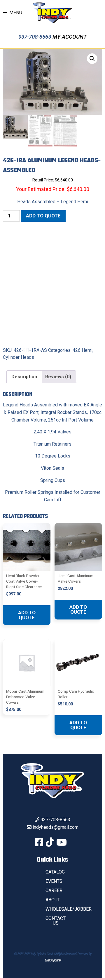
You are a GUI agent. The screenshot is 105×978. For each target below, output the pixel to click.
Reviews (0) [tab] (58, 376)
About (53, 900)
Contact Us (56, 921)
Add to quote (43, 216)
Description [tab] (24, 376)
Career (54, 890)
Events (54, 881)
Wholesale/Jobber (69, 909)
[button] (92, 58)
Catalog (55, 872)
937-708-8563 (35, 36)
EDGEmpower (53, 960)
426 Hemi (82, 350)
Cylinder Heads (18, 357)
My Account (69, 36)
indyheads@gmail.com (55, 827)
